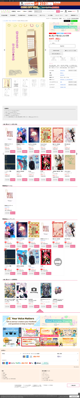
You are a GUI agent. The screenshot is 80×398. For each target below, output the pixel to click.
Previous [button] (4, 50)
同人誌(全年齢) (4, 15)
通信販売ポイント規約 (37, 385)
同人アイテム (42, 15)
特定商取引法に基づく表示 (37, 386)
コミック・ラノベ (58, 15)
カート (13, 212)
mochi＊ (6, 267)
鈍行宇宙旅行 (31, 240)
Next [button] (45, 50)
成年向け (19, 11)
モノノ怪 (68, 18)
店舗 (9, 0)
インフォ (6, 0)
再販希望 (62, 46)
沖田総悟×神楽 (7, 148)
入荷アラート (73, 70)
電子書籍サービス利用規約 (48, 385)
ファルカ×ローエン (55, 18)
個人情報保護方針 (18, 386)
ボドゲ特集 (50, 15)
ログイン (74, 11)
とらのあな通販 (5, 20)
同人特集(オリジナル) (32, 15)
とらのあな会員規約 (27, 385)
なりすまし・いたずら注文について (21, 387)
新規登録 (70, 11)
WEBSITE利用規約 (18, 385)
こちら (14, 110)
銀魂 (5, 210)
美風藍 (60, 18)
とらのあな (2, 0)
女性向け (30, 11)
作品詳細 (12, 151)
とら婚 (12, 0)
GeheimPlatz (7, 207)
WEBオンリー (28, 0)
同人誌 (10, 20)
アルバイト (46, 0)
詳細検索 (61, 11)
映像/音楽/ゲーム (74, 15)
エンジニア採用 (40, 0)
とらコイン (23, 0)
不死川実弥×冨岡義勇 (74, 18)
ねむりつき (7, 240)
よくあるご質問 (34, 0)
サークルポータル (18, 0)
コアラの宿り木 (19, 240)
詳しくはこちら (76, 366)
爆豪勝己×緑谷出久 (56, 177)
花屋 (65, 240)
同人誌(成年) (12, 15)
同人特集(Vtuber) (21, 15)
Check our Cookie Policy (64, 396)
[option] (25, 50)
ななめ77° (18, 267)
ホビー (66, 15)
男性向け (25, 11)
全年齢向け (14, 11)
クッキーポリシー (27, 386)
